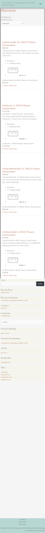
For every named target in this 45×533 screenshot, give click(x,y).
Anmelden (4, 372)
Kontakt (22, 519)
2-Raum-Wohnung (9, 275)
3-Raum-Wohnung (9, 85)
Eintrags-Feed (5, 375)
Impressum (22, 524)
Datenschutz (22, 522)
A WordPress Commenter (9, 300)
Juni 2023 (4, 308)
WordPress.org (5, 380)
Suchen (3, 280)
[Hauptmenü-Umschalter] (40, 4)
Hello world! (5, 292)
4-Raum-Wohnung (9, 149)
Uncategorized (5, 316)
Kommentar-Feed (6, 377)
